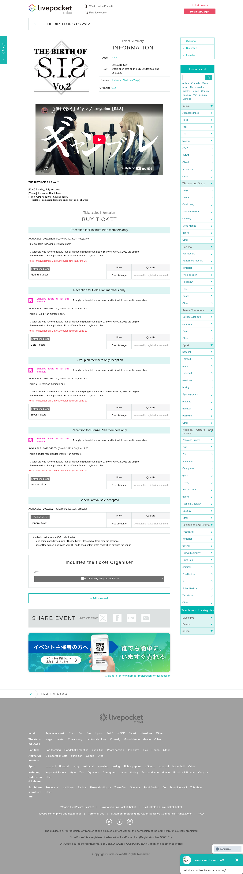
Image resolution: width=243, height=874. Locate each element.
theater (186, 197)
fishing (185, 482)
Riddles (186, 91)
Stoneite (186, 99)
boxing (185, 387)
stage (185, 190)
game (185, 475)
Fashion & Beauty (191, 503)
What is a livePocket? (101, 6)
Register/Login (199, 11)
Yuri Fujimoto (200, 95)
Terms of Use (96, 813)
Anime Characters (193, 310)
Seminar (186, 567)
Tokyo (136, 80)
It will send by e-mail (145, 618)
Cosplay (186, 95)
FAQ (201, 813)
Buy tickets (191, 48)
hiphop (186, 141)
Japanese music (190, 113)
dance (185, 233)
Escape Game (189, 489)
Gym (184, 447)
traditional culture (191, 211)
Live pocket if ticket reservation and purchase (50, 9)
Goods (185, 296)
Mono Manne (189, 226)
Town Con (187, 560)
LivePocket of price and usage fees (60, 813)
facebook (117, 618)
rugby (185, 366)
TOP (30, 693)
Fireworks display (191, 553)
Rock (185, 120)
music (185, 105)
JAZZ (185, 148)
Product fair (188, 532)
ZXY (114, 87)
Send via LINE (131, 618)
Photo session (197, 87)
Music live (188, 617)
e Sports (186, 401)
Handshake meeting (192, 260)
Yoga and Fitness (191, 440)
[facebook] (121, 822)
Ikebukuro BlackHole (122, 80)
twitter (103, 618)
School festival (189, 588)
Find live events (98, 12)
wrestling (187, 380)
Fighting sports (190, 394)
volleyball (187, 373)
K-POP (185, 155)
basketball (187, 415)
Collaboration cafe (191, 317)
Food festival (189, 574)
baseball (186, 352)
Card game (188, 468)
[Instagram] (132, 822)
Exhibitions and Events (196, 524)
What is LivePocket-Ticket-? (77, 806)
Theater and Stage (193, 183)
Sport (185, 345)
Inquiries (190, 55)
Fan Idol (187, 246)
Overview (191, 41)
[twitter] (111, 822)
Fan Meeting (188, 253)
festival (186, 546)
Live (184, 289)
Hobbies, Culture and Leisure (35, 777)
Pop (184, 127)
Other (185, 176)
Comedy (195, 83)
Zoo (184, 454)
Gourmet (205, 91)
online (185, 83)
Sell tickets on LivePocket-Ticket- (163, 806)
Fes (184, 134)
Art (183, 581)
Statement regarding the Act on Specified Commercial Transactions (151, 813)
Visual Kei (187, 169)
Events (186, 624)
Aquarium (187, 461)
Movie (196, 91)
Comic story (188, 204)
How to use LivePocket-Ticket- (118, 806)
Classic (186, 162)
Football (186, 359)
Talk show (187, 282)
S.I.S (114, 57)
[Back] (34, 24)
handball (187, 408)
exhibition (187, 268)
